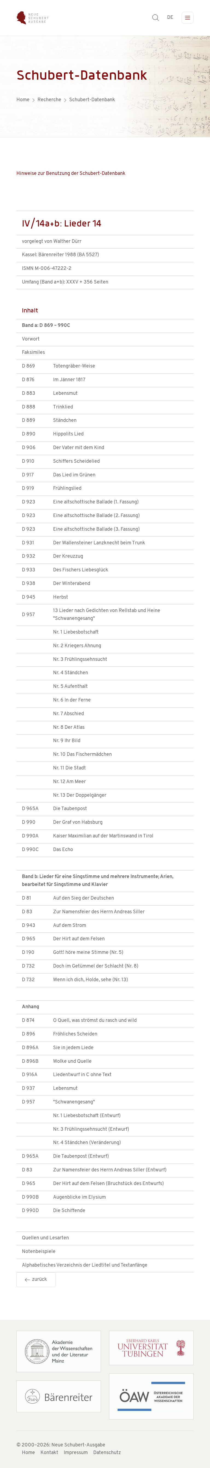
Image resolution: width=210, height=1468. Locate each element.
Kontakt (49, 1453)
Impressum (76, 1453)
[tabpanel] (105, 86)
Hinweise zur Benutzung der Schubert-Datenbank (71, 173)
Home (28, 1453)
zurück (38, 1279)
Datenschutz (107, 1453)
